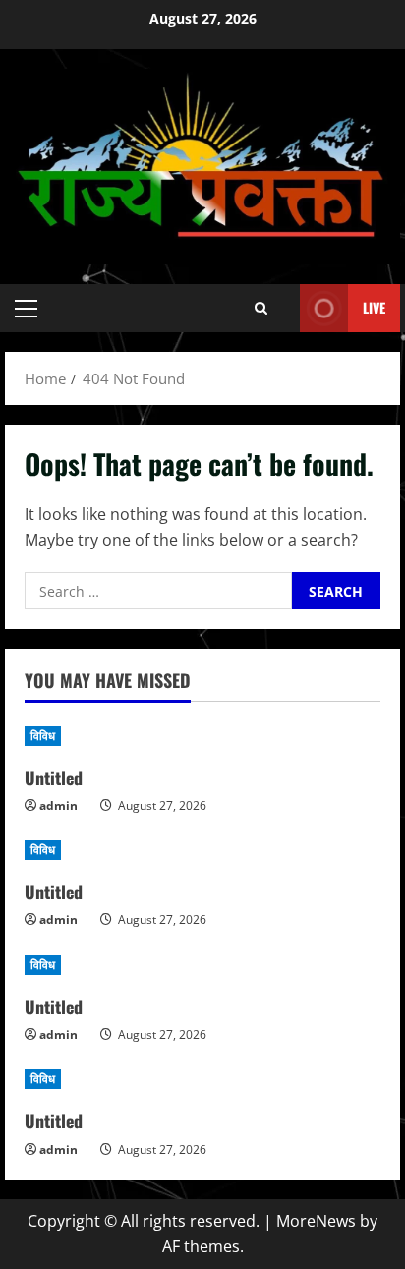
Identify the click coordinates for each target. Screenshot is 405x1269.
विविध (42, 735)
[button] (26, 308)
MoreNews (316, 1221)
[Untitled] (202, 736)
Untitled (54, 777)
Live (374, 307)
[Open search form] (261, 308)
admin (58, 805)
